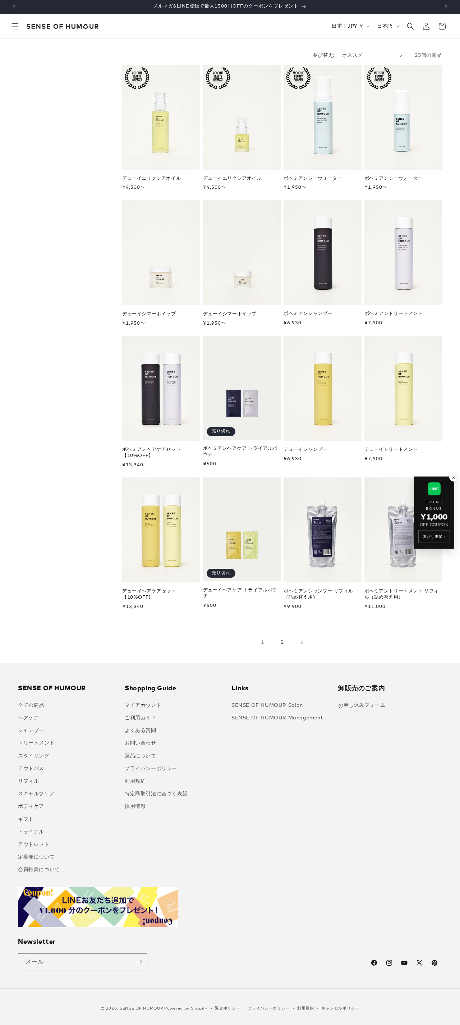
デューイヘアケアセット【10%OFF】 (149, 594)
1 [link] (262, 642)
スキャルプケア (36, 793)
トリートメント (36, 743)
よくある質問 (140, 730)
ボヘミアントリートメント (393, 313)
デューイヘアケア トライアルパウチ (240, 593)
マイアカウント (143, 705)
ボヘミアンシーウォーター (313, 178)
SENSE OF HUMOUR (141, 1008)
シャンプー (31, 730)
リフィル (28, 781)
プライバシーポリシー (151, 768)
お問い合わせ (140, 743)
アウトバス (31, 768)
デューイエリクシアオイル (151, 178)
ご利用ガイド (140, 717)
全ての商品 (31, 705)
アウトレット (34, 844)
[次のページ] (301, 642)
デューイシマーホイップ (149, 314)
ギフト (26, 819)
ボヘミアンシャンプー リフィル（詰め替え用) (318, 594)
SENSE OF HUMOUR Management (277, 717)
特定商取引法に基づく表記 (156, 793)
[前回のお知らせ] (14, 7)
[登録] (139, 961)
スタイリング (34, 756)
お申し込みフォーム (361, 705)
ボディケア (31, 806)
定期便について (36, 857)
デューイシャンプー (305, 449)
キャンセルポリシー (340, 1008)
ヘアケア (28, 717)
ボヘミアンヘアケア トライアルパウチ (240, 451)
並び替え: (324, 55)
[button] (15, 26)
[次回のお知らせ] (446, 7)
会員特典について (39, 869)
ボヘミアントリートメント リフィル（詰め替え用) (401, 594)
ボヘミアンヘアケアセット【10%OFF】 (151, 452)
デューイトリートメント (391, 449)
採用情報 (135, 806)
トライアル (31, 831)
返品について (140, 756)
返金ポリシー (227, 1008)
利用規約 (135, 781)
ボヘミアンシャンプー (308, 313)
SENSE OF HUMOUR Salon (267, 705)
